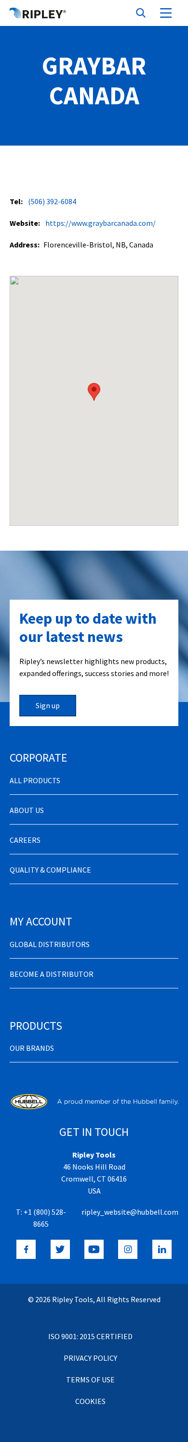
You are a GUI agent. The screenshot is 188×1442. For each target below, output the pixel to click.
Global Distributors (50, 944)
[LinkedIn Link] (162, 1249)
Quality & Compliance (50, 870)
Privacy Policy (90, 1358)
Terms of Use (90, 1379)
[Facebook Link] (26, 1249)
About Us (27, 810)
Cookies (90, 1401)
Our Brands (32, 1048)
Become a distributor (52, 974)
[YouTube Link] (94, 1249)
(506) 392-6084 (52, 201)
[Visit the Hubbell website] (94, 1101)
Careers (25, 840)
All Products (35, 780)
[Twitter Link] (60, 1249)
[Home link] (38, 12)
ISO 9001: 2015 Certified (90, 1336)
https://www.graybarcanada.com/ (100, 223)
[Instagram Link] (127, 1249)
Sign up (48, 705)
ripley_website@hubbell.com (129, 1212)
